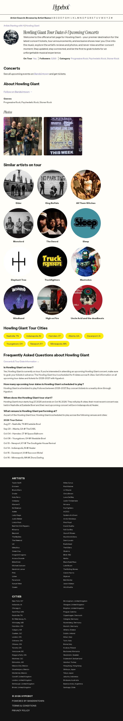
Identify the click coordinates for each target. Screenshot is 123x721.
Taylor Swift (16, 483)
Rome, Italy (67, 644)
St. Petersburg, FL (19, 619)
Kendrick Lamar (18, 569)
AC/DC (66, 511)
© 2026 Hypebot (22, 696)
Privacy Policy (21, 710)
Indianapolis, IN (34, 336)
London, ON (16, 637)
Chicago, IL (16, 608)
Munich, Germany (70, 626)
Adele (14, 511)
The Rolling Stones (70, 569)
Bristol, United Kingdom (21, 687)
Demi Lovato (68, 540)
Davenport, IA (93, 336)
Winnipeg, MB (17, 622)
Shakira (66, 551)
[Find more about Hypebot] (61, 7)
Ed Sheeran (16, 508)
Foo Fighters (68, 508)
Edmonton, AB (17, 662)
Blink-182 (67, 555)
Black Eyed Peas (69, 562)
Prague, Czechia (69, 612)
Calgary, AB (17, 630)
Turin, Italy (67, 640)
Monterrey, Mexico (19, 673)
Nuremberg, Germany (72, 622)
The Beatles (16, 537)
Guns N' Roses (69, 533)
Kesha (65, 558)
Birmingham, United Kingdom (75, 601)
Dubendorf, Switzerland (72, 658)
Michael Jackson (18, 565)
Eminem (15, 486)
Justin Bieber (17, 519)
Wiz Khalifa (68, 587)
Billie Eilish (16, 562)
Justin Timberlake (70, 501)
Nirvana (66, 504)
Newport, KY (36, 343)
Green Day (16, 551)
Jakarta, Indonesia (70, 676)
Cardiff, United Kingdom (22, 676)
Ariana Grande (18, 558)
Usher (14, 576)
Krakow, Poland (69, 648)
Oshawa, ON (17, 640)
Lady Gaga (16, 515)
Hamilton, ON (17, 626)
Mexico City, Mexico (20, 666)
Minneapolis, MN (58, 343)
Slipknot (66, 576)
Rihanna (15, 529)
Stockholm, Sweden (71, 655)
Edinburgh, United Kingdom (23, 684)
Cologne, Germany (70, 619)
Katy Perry (16, 497)
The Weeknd (17, 540)
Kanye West (17, 583)
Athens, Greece (69, 630)
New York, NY (17, 601)
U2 (13, 544)
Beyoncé (15, 533)
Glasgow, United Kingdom (73, 604)
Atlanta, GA (74, 336)
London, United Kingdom (22, 680)
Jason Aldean (68, 583)
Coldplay (15, 501)
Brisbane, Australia (71, 680)
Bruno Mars (16, 490)
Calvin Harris (68, 573)
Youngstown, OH (15, 343)
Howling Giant (32, 25)
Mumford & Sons (70, 537)
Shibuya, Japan (69, 669)
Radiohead (67, 544)
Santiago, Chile (69, 687)
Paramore (16, 580)
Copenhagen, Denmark (72, 615)
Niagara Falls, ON (19, 655)
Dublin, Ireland (69, 633)
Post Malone (68, 486)
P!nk (14, 573)
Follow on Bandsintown (17, 91)
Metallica (16, 547)
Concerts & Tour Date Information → (21, 361)
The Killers (67, 547)
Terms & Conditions (24, 705)
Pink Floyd (67, 522)
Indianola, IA (17, 604)
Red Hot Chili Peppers (20, 526)
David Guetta (68, 526)
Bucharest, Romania (71, 651)
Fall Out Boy (68, 529)
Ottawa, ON (17, 644)
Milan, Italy (67, 637)
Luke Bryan (67, 565)
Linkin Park (16, 522)
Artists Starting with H (14, 25)
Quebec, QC (17, 633)
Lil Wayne (67, 490)
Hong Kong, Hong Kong (72, 666)
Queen (14, 587)
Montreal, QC (17, 658)
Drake (14, 493)
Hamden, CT (55, 336)
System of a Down (70, 515)
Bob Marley (67, 580)
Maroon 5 (16, 504)
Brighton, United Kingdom (73, 608)
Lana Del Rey (68, 497)
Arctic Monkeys (69, 519)
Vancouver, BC (18, 651)
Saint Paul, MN (18, 612)
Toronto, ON (16, 648)
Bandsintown (41, 73)
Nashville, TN (13, 336)
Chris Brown (68, 493)
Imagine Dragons (19, 555)
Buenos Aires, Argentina (73, 684)
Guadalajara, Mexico (20, 669)
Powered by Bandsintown (28, 701)
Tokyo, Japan (68, 673)
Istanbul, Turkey (69, 662)
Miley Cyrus (68, 483)
